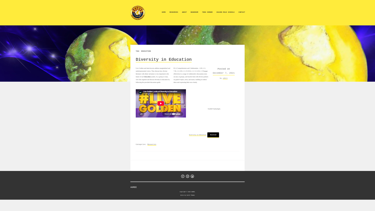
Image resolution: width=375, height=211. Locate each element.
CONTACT (241, 12)
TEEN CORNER (207, 12)
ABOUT (184, 12)
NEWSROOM (194, 12)
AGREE (133, 187)
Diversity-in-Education (197, 135)
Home (164, 12)
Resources (174, 12)
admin (225, 78)
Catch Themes (191, 195)
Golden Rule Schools (226, 12)
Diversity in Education (164, 59)
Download (213, 135)
